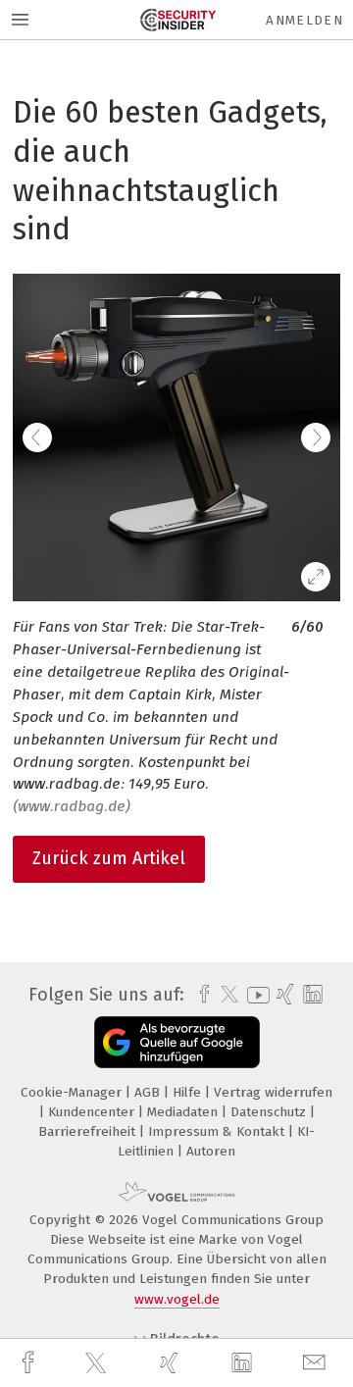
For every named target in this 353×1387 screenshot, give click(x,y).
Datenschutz (270, 1112)
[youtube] (255, 995)
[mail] (316, 1363)
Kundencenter (93, 1112)
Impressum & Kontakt (218, 1131)
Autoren (210, 1151)
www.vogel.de (177, 1299)
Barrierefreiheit (88, 1131)
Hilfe (189, 1092)
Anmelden (304, 20)
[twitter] (98, 1363)
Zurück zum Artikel (108, 858)
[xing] (171, 1363)
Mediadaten (184, 1112)
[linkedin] (244, 1363)
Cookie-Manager (73, 1092)
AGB (149, 1092)
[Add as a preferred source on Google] (177, 1042)
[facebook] (30, 1363)
